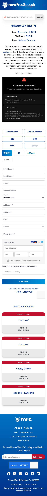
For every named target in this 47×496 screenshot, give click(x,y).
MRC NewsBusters (23, 432)
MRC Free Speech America (23, 436)
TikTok (29, 36)
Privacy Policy (17, 484)
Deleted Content (26, 40)
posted (6, 52)
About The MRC (23, 427)
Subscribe (37, 457)
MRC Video (23, 440)
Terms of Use (31, 484)
